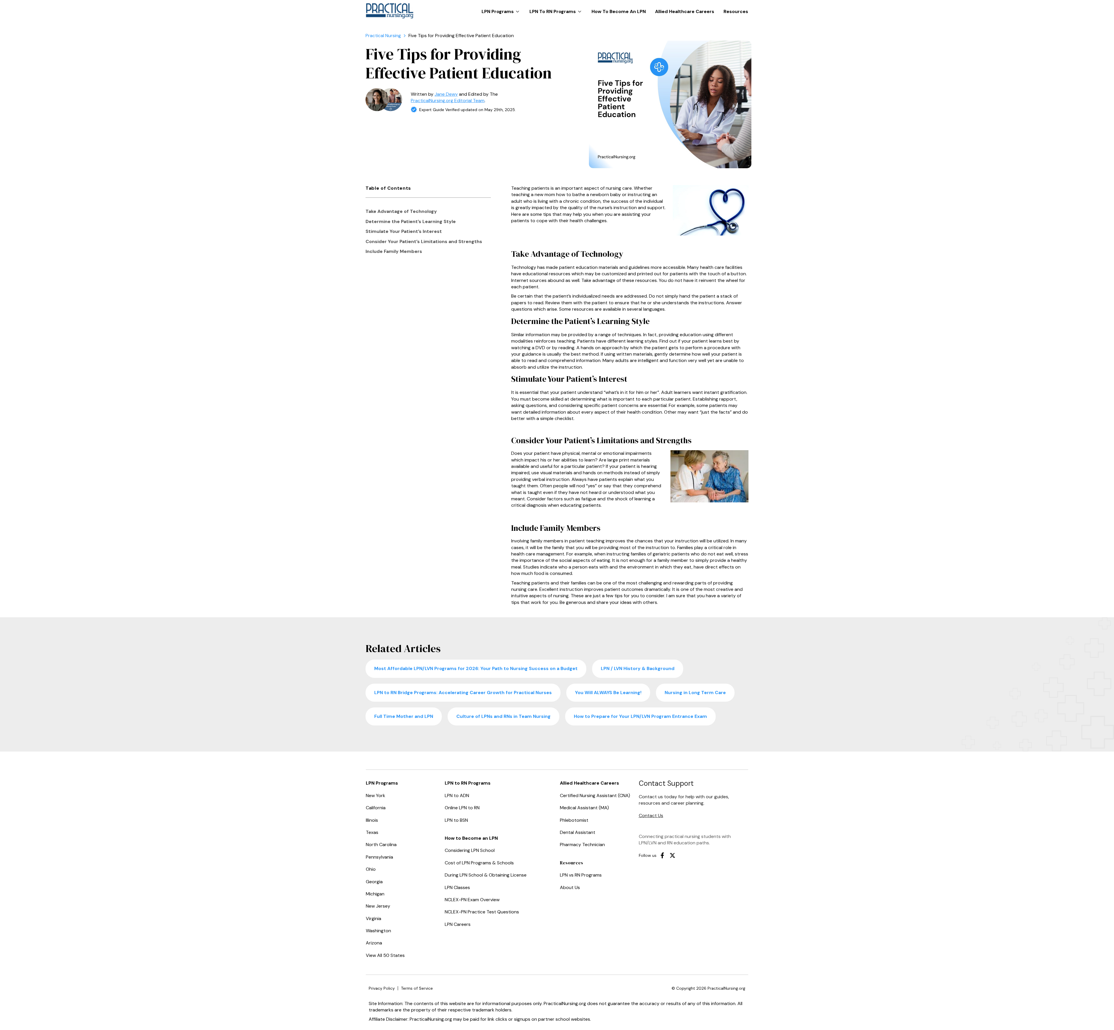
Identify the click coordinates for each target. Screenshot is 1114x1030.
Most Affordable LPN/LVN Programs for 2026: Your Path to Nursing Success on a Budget (476, 668)
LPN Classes (457, 887)
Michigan (375, 894)
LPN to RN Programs (557, 9)
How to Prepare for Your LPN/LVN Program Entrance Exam (640, 716)
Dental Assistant (577, 832)
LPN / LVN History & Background (637, 668)
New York (375, 795)
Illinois (372, 820)
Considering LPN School (470, 850)
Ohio (371, 869)
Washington (378, 931)
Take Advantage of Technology (401, 211)
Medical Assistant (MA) (584, 808)
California (376, 808)
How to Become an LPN (619, 11)
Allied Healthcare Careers (684, 11)
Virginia (373, 918)
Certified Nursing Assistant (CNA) (595, 795)
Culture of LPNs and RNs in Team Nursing (503, 716)
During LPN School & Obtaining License (486, 875)
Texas (372, 832)
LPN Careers (458, 924)
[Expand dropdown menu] (517, 11)
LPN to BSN (456, 820)
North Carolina (381, 844)
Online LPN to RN (462, 808)
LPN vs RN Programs (581, 875)
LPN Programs (502, 9)
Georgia (374, 882)
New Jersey (378, 906)
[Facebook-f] (662, 855)
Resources (736, 11)
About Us (570, 887)
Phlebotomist (574, 820)
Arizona (374, 943)
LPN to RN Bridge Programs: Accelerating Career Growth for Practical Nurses (463, 692)
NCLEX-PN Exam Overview (472, 900)
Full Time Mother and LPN (403, 716)
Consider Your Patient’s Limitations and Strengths (424, 241)
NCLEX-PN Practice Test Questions (482, 912)
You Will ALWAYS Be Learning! (608, 692)
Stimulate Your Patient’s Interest (404, 231)
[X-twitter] (672, 855)
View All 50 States (385, 955)
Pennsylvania (379, 857)
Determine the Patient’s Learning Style (411, 221)
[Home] (383, 35)
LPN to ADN (457, 795)
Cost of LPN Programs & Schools (479, 863)
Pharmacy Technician (582, 844)
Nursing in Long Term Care (695, 692)
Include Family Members (394, 251)
